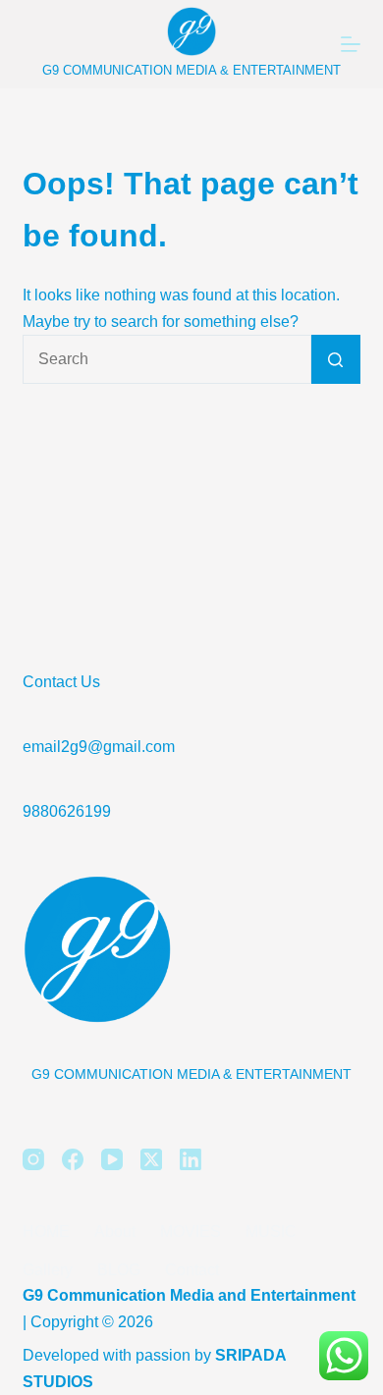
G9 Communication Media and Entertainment (189, 1295)
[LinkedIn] (190, 1159)
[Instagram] (33, 1159)
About (115, 1231)
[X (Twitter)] (151, 1159)
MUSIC (271, 1231)
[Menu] (350, 44)
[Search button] (335, 359)
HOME (46, 1231)
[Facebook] (72, 1159)
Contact (192, 1269)
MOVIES (190, 1231)
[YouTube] (112, 1159)
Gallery (48, 1269)
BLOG (118, 1269)
